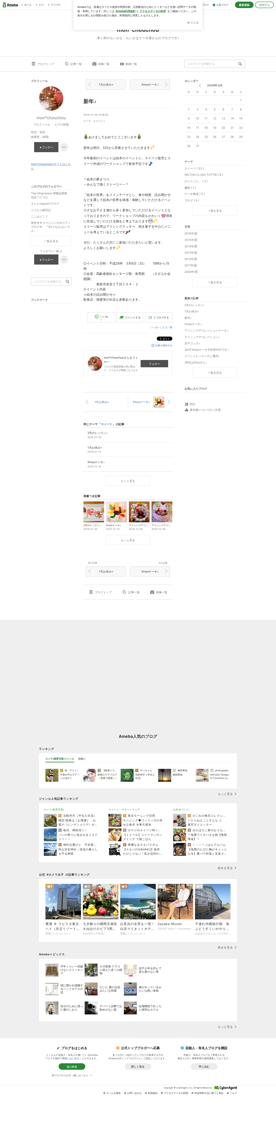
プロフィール (41, 124)
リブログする (161, 317)
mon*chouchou (51, 117)
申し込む (204, 1066)
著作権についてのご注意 (205, 409)
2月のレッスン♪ (194, 305)
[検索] (240, 64)
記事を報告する (163, 345)
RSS (192, 404)
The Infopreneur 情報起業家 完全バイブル (50, 195)
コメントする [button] (133, 317)
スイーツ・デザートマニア (124, 809)
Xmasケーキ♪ (150, 84)
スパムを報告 (113, 1093)
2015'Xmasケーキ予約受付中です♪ (206, 349)
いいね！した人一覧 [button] (161, 327)
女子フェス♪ (192, 343)
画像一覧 (104, 64)
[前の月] (200, 85)
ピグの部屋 (62, 124)
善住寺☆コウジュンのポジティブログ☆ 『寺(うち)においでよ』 (51, 226)
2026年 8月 (215, 85)
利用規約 (153, 1093)
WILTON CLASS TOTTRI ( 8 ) (203, 174)
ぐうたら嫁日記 (41, 210)
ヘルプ (233, 1093)
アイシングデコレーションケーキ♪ (206, 330)
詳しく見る (137, 1066)
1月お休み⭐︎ (106, 84)
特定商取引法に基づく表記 (208, 1093)
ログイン (264, 4)
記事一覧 (76, 64)
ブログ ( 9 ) (191, 200)
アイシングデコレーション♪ (202, 337)
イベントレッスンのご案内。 (202, 356)
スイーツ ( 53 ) (194, 168)
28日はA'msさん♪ (195, 362)
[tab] (59, 758)
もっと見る (128, 480)
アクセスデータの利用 (176, 1093)
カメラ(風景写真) (54, 809)
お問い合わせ (134, 1093)
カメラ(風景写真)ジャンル (59, 758)
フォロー (154, 363)
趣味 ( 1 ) (190, 187)
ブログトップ (45, 64)
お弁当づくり (181, 809)
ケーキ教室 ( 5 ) (194, 194)
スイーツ (98, 120)
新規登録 (244, 4)
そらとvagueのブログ (45, 203)
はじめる (72, 1066)
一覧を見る (215, 210)
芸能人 (81, 758)
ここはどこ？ (39, 216)
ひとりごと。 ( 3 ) (196, 181)
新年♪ (90, 101)
